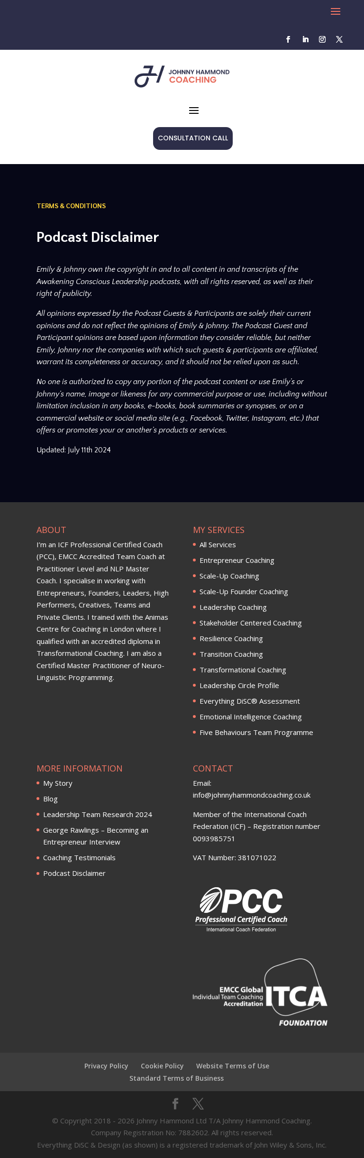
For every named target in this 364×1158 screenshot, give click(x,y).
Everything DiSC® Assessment (250, 701)
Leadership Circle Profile (239, 685)
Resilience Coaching (231, 638)
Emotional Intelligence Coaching (251, 716)
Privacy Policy (106, 1065)
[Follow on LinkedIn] (305, 39)
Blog (50, 798)
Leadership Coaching (233, 607)
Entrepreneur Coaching (237, 560)
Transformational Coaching (243, 669)
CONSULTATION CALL (193, 138)
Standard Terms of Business (176, 1078)
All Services (218, 544)
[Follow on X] (339, 39)
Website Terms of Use (232, 1065)
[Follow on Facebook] (288, 39)
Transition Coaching (231, 654)
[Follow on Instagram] (322, 39)
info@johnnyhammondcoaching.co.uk (251, 795)
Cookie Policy (162, 1065)
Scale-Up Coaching (229, 575)
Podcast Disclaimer (74, 873)
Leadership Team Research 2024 (97, 814)
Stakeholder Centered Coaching (251, 622)
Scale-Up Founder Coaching (244, 591)
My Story (58, 783)
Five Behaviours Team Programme (256, 732)
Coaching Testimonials (79, 857)
